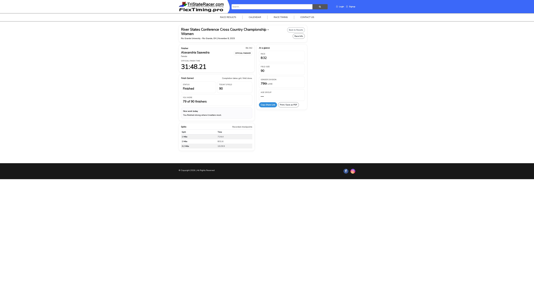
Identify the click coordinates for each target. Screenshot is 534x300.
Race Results (228, 17)
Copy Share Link (268, 104)
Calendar (255, 17)
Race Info (299, 36)
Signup (351, 6)
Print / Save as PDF (288, 104)
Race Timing (281, 17)
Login (341, 6)
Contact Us (307, 17)
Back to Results (296, 29)
